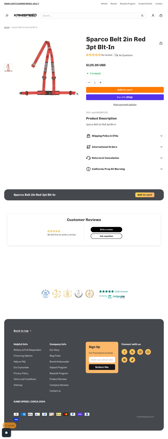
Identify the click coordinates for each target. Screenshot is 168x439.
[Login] (153, 15)
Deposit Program (58, 367)
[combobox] (93, 15)
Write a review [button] (106, 229)
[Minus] (89, 82)
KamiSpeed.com (146, 416)
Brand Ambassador (59, 361)
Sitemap (18, 385)
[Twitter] (132, 352)
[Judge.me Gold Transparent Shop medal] (56, 294)
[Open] (6, 432)
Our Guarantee (21, 367)
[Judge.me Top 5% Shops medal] (78, 294)
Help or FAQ (20, 361)
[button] (161, 15)
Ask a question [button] (106, 236)
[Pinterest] (124, 360)
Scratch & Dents (145, 3)
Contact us (55, 390)
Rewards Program (127, 3)
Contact (158, 3)
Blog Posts (55, 355)
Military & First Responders (27, 349)
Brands (114, 3)
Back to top (21, 330)
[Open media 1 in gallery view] (8, 68)
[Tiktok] (132, 360)
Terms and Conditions (25, 379)
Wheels (104, 3)
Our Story (54, 349)
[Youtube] (148, 352)
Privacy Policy (21, 373)
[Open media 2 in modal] (48, 69)
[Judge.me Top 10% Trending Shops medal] (89, 294)
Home (6, 27)
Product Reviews (58, 379)
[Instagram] (140, 352)
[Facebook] (124, 352)
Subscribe (102, 367)
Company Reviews (59, 385)
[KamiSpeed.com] (25, 15)
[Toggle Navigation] (7, 15)
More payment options (124, 104)
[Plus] (100, 82)
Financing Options (23, 355)
